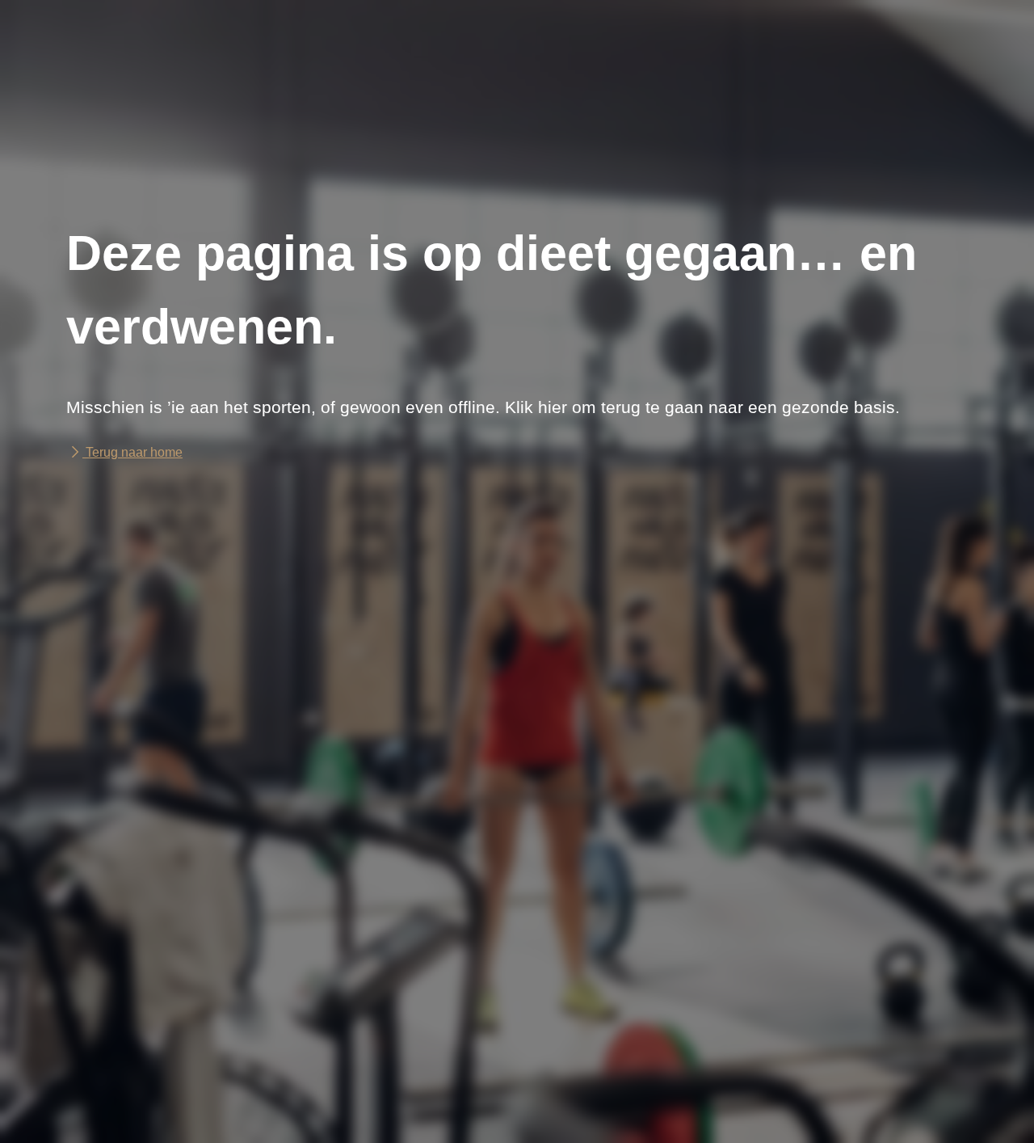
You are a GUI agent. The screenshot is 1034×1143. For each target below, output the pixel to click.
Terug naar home (132, 452)
